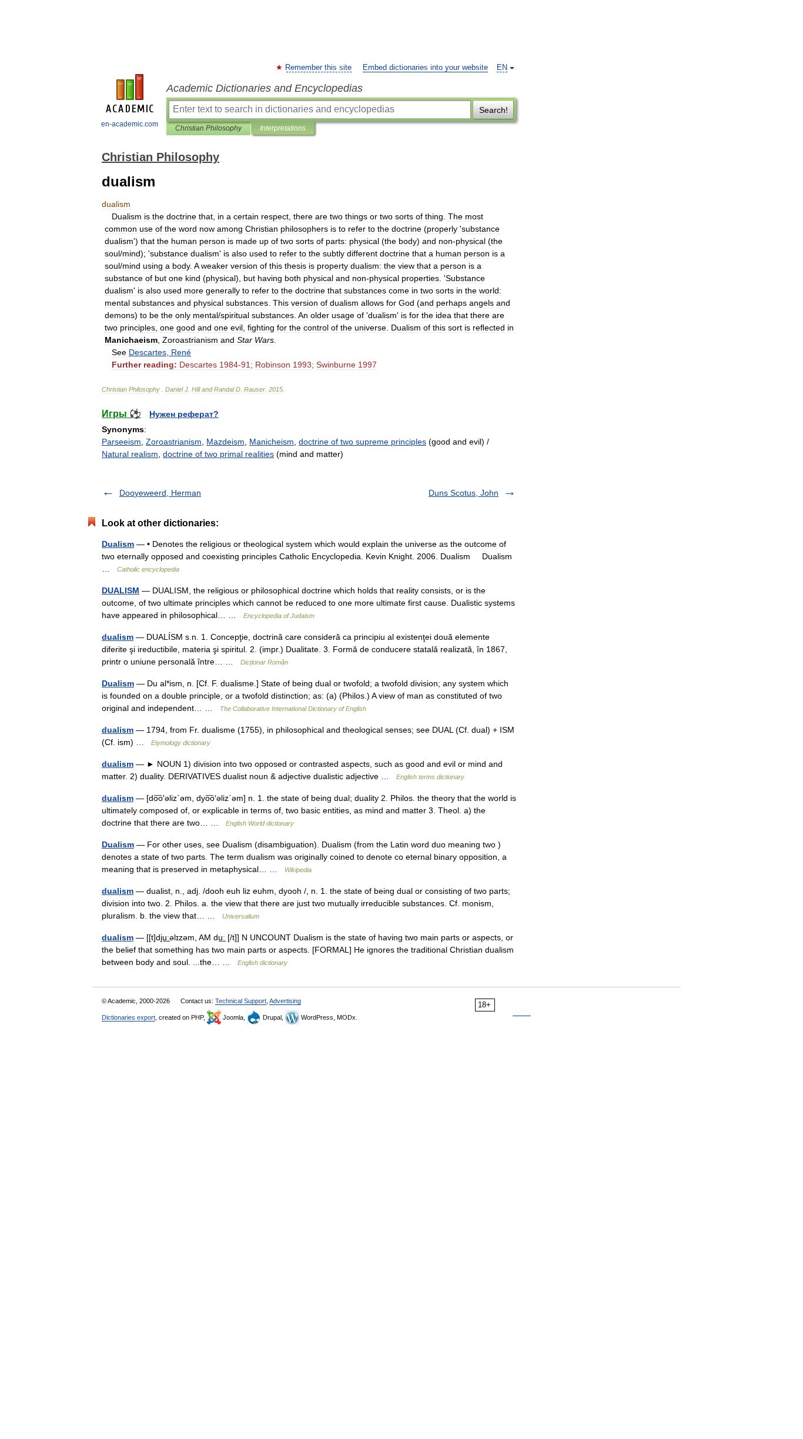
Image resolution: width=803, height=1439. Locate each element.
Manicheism (271, 441)
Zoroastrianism (174, 441)
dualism (117, 637)
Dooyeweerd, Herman (160, 493)
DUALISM (120, 590)
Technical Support (240, 1000)
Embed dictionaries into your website (425, 68)
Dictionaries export (128, 1017)
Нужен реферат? (184, 414)
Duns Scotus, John (463, 493)
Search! (493, 110)
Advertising (285, 1000)
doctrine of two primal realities (218, 454)
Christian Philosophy (208, 128)
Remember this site (319, 68)
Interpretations (283, 128)
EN (502, 68)
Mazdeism (225, 441)
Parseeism (121, 441)
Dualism (118, 544)
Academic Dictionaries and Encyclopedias (264, 88)
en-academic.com (129, 124)
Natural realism (130, 454)
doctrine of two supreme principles (362, 441)
